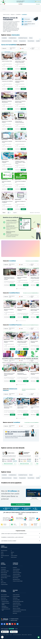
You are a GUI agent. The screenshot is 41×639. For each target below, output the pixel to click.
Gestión (2, 552)
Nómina (30, 37)
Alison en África (3, 582)
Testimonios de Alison (16, 574)
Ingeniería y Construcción (5, 555)
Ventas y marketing (14, 555)
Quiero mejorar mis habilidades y (7, 518)
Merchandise (15, 613)
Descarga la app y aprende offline (18, 601)
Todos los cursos (6, 14)
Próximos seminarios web (17, 611)
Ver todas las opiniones (20, 504)
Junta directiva (3, 569)
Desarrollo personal (4, 550)
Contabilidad (18, 14)
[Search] (2, 3)
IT (11, 550)
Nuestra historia (3, 567)
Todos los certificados (16, 569)
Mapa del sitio (30, 634)
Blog (1, 579)
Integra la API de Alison (16, 603)
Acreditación (15, 567)
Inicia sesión (38, 4)
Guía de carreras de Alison (5, 596)
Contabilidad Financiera (22, 37)
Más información (6, 414)
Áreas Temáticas (15, 577)
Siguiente (15, 212)
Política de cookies (24, 634)
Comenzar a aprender (10, 69)
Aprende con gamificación (17, 604)
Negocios (13, 14)
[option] (9, 278)
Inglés (2, 557)
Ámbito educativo (14, 557)
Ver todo (31, 422)
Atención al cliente (14, 620)
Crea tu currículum (4, 594)
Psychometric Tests (4, 599)
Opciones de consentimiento (17, 634)
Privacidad (7, 634)
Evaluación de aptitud (5, 601)
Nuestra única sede (4, 572)
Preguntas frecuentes (14, 618)
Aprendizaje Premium (16, 579)
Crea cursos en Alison (16, 599)
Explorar (0, 4)
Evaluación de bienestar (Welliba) (5, 604)
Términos (10, 634)
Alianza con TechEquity (16, 608)
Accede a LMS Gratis (16, 594)
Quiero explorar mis (32, 518)
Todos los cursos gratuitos (17, 572)
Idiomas (2, 553)
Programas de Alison (4, 584)
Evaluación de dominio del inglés (6, 610)
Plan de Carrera (3, 598)
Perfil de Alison (15, 598)
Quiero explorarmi (20, 518)
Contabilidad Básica (12, 37)
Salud (12, 553)
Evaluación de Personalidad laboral (5, 607)
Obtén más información (8, 463)
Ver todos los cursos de (29, 390)
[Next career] (40, 458)
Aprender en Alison (4, 577)
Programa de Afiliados (16, 596)
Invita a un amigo (15, 606)
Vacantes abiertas (4, 574)
